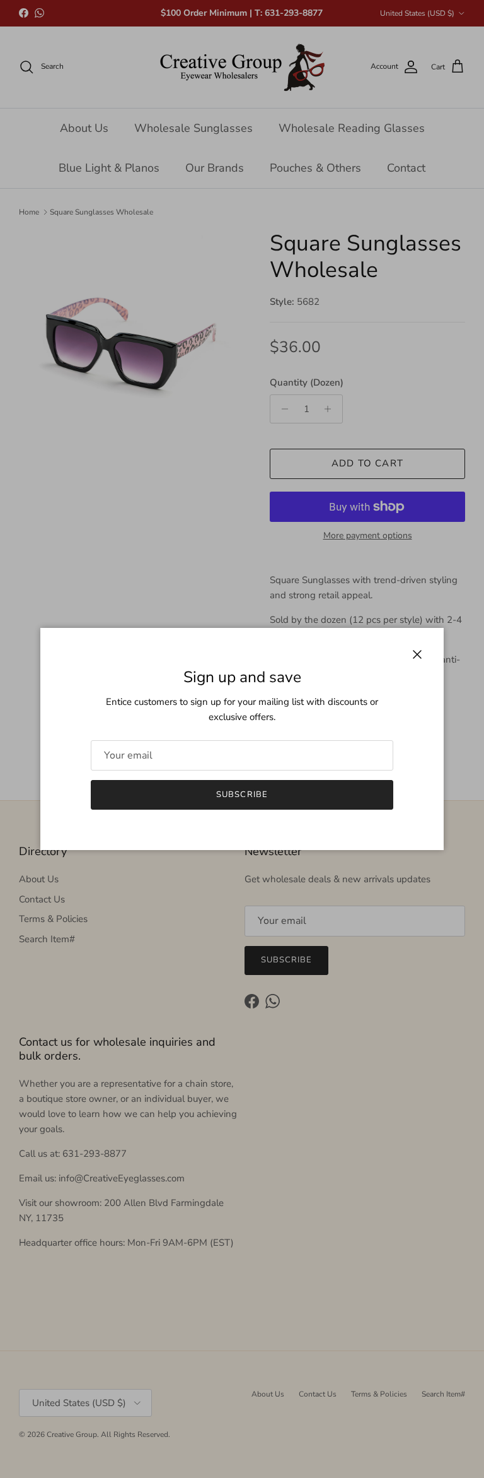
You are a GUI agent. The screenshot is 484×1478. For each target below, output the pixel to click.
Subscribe (241, 794)
